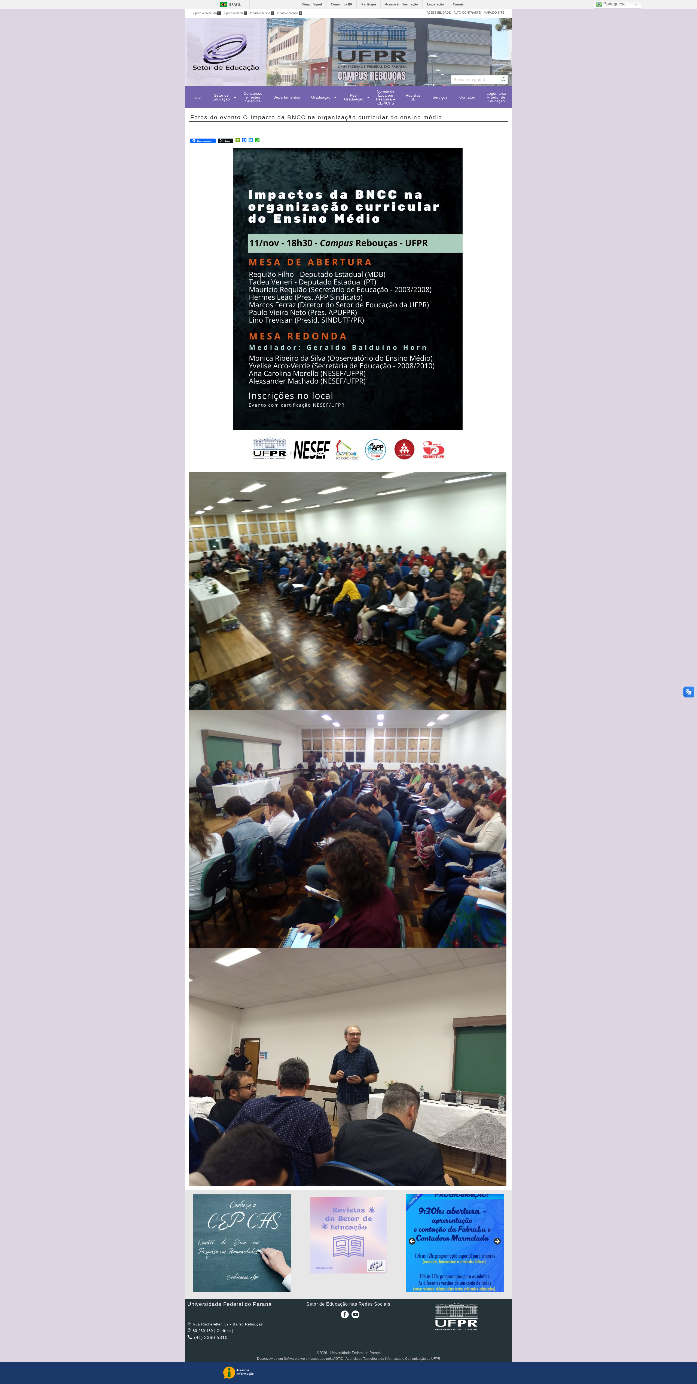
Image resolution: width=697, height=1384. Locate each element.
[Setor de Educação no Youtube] (355, 1316)
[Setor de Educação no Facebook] (343, 1316)
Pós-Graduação (353, 97)
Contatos (467, 97)
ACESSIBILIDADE (439, 12)
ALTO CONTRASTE (467, 12)
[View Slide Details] (242, 1243)
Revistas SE (413, 97)
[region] (242, 1243)
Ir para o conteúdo (206, 13)
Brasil (235, 4)
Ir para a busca (261, 13)
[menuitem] (196, 97)
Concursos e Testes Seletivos (253, 97)
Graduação (321, 97)
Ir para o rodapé (289, 13)
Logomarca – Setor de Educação (496, 97)
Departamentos (286, 97)
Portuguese (614, 4)
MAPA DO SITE (494, 12)
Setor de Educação (221, 97)
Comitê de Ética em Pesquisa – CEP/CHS (385, 97)
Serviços (440, 97)
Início (196, 97)
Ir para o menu (235, 13)
